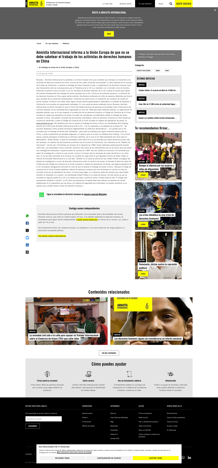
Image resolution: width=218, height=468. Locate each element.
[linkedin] (189, 457)
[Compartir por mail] (27, 252)
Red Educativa (172, 413)
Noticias (66, 43)
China (167, 70)
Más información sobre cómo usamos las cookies (74, 452)
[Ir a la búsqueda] (171, 3)
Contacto (28, 454)
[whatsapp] (183, 457)
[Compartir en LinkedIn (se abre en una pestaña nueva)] (27, 244)
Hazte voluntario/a (145, 426)
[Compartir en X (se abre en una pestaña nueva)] (27, 230)
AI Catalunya (171, 430)
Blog (111, 422)
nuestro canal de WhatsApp (95, 194)
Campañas (114, 430)
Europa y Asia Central (143, 70)
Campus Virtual (172, 422)
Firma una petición (145, 413)
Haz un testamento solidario (148, 422)
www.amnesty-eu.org (44, 123)
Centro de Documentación (176, 417)
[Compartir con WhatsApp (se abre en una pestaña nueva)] (27, 216)
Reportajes (114, 426)
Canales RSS (114, 438)
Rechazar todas (62, 458)
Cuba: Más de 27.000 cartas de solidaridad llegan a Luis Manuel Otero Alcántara (159, 104)
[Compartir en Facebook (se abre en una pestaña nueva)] (27, 223)
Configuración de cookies (109, 458)
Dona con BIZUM (145, 430)
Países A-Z (114, 434)
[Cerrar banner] (215, 10)
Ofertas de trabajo (88, 426)
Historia (85, 417)
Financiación (86, 422)
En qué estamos (52, 43)
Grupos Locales (172, 426)
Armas (158, 70)
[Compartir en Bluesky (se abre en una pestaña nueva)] (27, 237)
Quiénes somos (87, 413)
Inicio (39, 43)
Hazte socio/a (183, 3)
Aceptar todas (155, 458)
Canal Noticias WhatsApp (119, 417)
